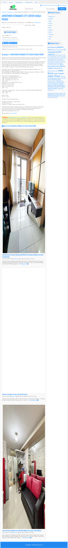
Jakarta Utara (51, 71)
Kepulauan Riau (51, 81)
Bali (49, 47)
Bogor (53, 49)
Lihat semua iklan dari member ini (9, 40)
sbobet (54, 95)
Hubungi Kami (29, 2)
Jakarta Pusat (55, 66)
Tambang (51, 34)
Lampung (58, 81)
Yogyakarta (51, 90)
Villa (50, 39)
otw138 (55, 97)
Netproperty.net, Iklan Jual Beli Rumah (18, 117)
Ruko (50, 27)
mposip (51, 97)
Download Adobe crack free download (55, 59)
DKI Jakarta (14, 113)
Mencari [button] (62, 9)
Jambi (56, 71)
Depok (62, 49)
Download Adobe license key (59, 62)
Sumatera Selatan (53, 87)
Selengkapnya (23, 263)
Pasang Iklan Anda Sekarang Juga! (48, 5)
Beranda (4, 12)
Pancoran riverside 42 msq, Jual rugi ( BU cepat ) (14, 394)
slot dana (55, 93)
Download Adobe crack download (59, 58)
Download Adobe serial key (53, 63)
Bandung (53, 47)
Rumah (50, 30)
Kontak (5, 43)
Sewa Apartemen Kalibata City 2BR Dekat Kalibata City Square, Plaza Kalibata (21, 531)
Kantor (50, 23)
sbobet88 (50, 95)
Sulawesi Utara (52, 85)
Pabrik (50, 25)
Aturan (11, 2)
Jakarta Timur (57, 68)
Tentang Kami (19, 2)
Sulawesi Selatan (58, 84)
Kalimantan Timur (56, 79)
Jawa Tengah (58, 73)
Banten (60, 47)
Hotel (50, 21)
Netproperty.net (39, 545)
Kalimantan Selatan (55, 78)
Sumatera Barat (60, 85)
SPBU (50, 32)
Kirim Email (13, 43)
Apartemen (10, 12)
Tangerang (60, 88)
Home (5, 2)
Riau (51, 84)
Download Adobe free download (54, 60)
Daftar (60, 5)
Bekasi (50, 50)
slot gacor (50, 93)
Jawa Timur (54, 76)
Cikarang (58, 49)
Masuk (65, 5)
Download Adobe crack (54, 56)
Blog (36, 2)
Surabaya (54, 88)
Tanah (50, 36)
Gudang (51, 18)
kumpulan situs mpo (60, 94)
